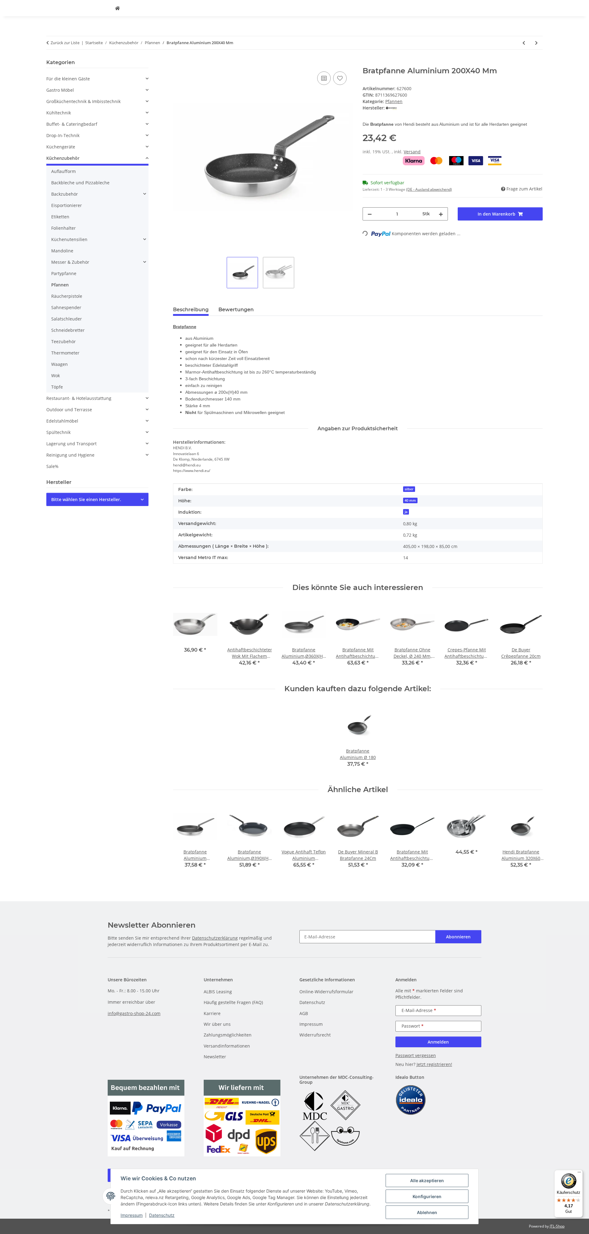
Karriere (212, 1013)
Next (533, 638)
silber (409, 489)
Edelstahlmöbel (62, 421)
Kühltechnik (58, 113)
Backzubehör (64, 194)
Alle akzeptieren (427, 1180)
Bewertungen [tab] (236, 309)
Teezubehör (63, 341)
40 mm (410, 500)
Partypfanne (63, 273)
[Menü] (579, 1173)
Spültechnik (58, 432)
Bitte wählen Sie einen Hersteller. (86, 499)
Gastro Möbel (60, 90)
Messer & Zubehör (70, 262)
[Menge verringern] (369, 214)
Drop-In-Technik (62, 135)
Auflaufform (63, 171)
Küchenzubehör (62, 158)
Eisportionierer (66, 205)
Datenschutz (162, 1215)
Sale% (52, 466)
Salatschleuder (66, 319)
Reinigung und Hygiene (70, 455)
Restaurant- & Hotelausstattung (78, 398)
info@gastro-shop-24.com (134, 1013)
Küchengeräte (60, 147)
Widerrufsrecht (315, 1035)
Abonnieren (458, 937)
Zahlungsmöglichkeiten (228, 1035)
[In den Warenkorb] (178, 63)
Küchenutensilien (69, 239)
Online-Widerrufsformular (326, 991)
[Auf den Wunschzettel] (340, 78)
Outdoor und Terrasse (69, 409)
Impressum (132, 1215)
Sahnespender (66, 307)
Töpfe (57, 387)
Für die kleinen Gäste (68, 79)
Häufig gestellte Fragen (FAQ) (233, 1002)
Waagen (59, 364)
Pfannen (393, 101)
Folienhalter (63, 228)
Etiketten (60, 217)
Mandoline (62, 251)
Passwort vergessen (415, 1055)
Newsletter (215, 1057)
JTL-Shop (557, 1226)
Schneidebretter (68, 330)
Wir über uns (217, 1024)
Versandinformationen (227, 1046)
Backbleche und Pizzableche (80, 183)
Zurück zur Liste (65, 42)
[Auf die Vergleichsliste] (324, 78)
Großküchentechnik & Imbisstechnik (83, 101)
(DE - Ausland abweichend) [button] (429, 189)
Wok (55, 375)
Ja (406, 512)
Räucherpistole (66, 296)
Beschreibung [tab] (191, 309)
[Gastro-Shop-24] (117, 8)
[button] (97, 78)
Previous (183, 638)
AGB (303, 1013)
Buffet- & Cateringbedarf (71, 124)
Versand (412, 152)
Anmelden (438, 1042)
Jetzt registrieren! (434, 1064)
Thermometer (65, 353)
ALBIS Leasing (218, 991)
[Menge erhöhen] (441, 214)
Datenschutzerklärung (215, 938)
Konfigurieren (427, 1196)
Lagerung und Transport (71, 443)
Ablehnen (427, 1212)
